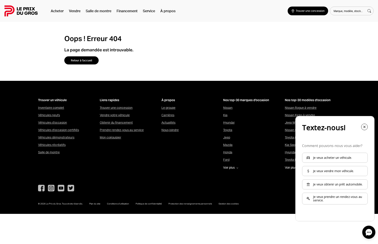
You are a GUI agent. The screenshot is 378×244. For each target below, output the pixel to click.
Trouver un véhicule (52, 100)
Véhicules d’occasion (52, 122)
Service (149, 11)
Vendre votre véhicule (115, 115)
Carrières (167, 115)
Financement (127, 11)
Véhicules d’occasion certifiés (58, 130)
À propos (167, 11)
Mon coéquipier (110, 137)
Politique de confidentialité (149, 203)
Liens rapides (109, 100)
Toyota (227, 130)
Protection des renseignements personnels (190, 203)
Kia (225, 115)
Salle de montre (98, 11)
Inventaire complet (51, 107)
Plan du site (94, 203)
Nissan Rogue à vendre (301, 107)
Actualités (168, 122)
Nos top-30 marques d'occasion (246, 100)
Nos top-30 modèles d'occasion (308, 100)
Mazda (228, 145)
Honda (227, 152)
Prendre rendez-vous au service (122, 130)
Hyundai (228, 122)
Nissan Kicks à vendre (300, 115)
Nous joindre (170, 130)
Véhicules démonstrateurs (56, 137)
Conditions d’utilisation (118, 203)
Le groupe (168, 107)
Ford (226, 159)
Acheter (57, 11)
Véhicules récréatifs (52, 145)
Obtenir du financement (116, 122)
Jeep (226, 137)
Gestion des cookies (229, 203)
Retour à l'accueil (81, 60)
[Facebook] (41, 188)
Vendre (74, 11)
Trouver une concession (116, 107)
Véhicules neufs (49, 115)
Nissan (228, 107)
